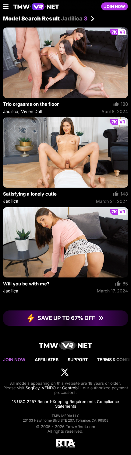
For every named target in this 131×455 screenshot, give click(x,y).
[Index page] (53, 6)
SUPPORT (78, 359)
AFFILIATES (46, 359)
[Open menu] (5, 6)
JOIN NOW (114, 6)
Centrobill (71, 387)
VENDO (49, 387)
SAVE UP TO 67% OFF (66, 318)
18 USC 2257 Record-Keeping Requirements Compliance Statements (65, 404)
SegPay (32, 387)
